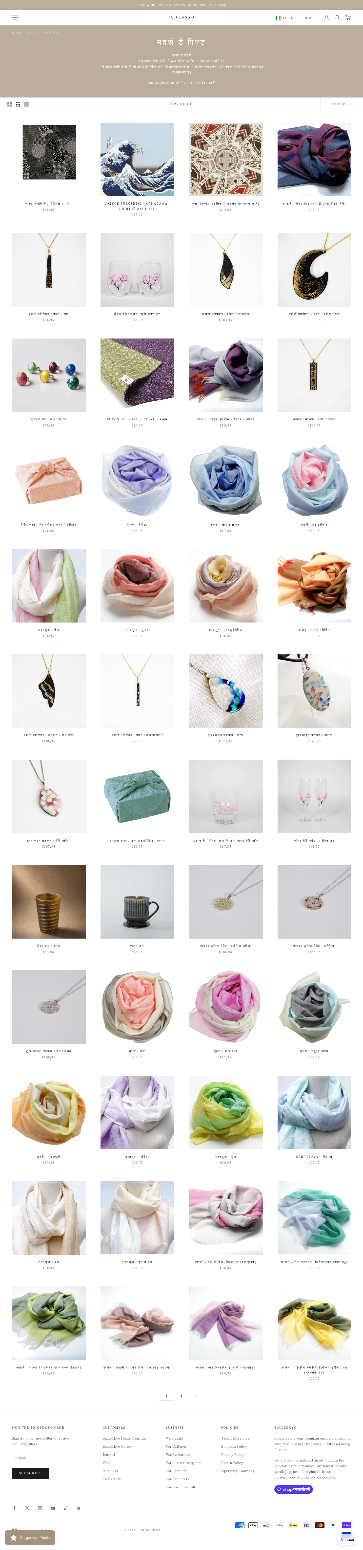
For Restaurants (179, 1454)
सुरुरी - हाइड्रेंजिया (314, 524)
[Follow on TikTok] (65, 1508)
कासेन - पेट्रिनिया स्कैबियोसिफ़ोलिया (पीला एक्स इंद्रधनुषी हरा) (314, 1370)
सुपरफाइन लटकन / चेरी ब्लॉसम (49, 840)
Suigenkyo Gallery (118, 1446)
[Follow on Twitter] (27, 1508)
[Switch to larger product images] (9, 104)
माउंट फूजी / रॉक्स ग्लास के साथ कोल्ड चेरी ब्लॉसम (226, 840)
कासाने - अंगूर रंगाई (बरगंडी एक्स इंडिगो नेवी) (314, 203)
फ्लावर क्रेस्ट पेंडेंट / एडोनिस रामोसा (225, 946)
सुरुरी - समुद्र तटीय (314, 1051)
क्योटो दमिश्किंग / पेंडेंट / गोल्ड (314, 419)
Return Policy (232, 1462)
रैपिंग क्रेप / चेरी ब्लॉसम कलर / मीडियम (48, 524)
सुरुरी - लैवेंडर (137, 524)
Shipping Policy (234, 1446)
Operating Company (238, 1470)
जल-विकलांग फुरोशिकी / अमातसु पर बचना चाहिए (225, 203)
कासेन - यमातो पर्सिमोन (314, 630)
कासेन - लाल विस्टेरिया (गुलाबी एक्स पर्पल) (226, 1367)
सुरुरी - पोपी (137, 1051)
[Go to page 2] (196, 1395)
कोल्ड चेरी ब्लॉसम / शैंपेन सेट (314, 840)
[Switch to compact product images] (26, 104)
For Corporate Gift (180, 1486)
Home (17, 32)
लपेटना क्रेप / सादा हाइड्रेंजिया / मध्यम (137, 840)
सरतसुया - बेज (48, 1262)
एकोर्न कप (137, 946)
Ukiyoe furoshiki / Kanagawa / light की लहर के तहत (137, 206)
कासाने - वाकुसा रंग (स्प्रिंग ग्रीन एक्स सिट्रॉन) (49, 1367)
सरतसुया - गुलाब (137, 630)
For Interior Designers (184, 1462)
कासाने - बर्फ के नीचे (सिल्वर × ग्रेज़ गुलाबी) (226, 1262)
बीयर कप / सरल (48, 946)
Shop (33, 32)
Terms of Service (235, 1438)
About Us (110, 1470)
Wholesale (174, 1438)
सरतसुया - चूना (226, 1156)
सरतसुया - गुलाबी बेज (137, 1262)
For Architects (177, 1478)
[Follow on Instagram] (40, 1508)
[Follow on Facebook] (14, 1508)
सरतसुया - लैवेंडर (137, 1156)
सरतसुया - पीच (48, 630)
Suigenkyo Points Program (124, 1438)
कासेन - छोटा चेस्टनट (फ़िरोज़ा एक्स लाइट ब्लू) (314, 1262)
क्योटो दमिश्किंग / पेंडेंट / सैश (49, 314)
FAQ (106, 1462)
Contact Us (112, 1478)
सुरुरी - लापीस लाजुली (226, 524)
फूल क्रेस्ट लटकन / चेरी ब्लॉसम (48, 1051)
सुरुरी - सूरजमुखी (48, 1156)
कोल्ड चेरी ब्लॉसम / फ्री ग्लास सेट (137, 314)
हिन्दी (308, 18)
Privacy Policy (232, 1454)
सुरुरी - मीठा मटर (226, 1051)
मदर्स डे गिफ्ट (51, 32)
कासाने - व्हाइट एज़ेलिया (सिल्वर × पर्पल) (226, 419)
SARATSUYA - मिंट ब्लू (314, 1156)
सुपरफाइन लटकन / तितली (314, 735)
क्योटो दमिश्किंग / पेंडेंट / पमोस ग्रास (314, 314)
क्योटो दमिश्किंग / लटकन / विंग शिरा (49, 735)
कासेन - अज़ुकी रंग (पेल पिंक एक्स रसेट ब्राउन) (137, 1367)
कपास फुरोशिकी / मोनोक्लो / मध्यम (49, 203)
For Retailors (176, 1470)
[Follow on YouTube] (52, 1508)
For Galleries (176, 1446)
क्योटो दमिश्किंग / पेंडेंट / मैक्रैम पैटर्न (137, 735)
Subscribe (30, 1473)
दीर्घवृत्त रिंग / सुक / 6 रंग (48, 419)
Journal (109, 1454)
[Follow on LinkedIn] (78, 1508)
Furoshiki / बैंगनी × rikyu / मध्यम (137, 419)
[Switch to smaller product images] (18, 104)
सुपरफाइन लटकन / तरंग (225, 735)
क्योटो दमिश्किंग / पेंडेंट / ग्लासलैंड (225, 314)
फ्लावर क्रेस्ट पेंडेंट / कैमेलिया (314, 946)
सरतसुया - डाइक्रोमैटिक (226, 630)
